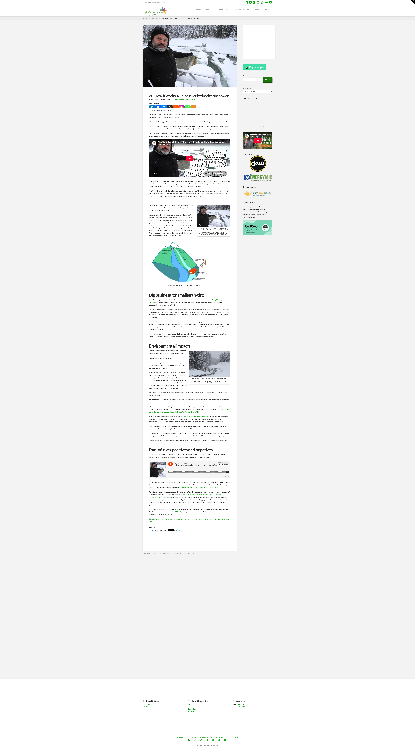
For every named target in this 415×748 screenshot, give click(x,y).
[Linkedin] (152, 106)
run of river (164, 554)
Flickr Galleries (192, 709)
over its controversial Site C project (174, 512)
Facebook (191, 711)
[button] (413, 2)
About (228, 737)
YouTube (191, 704)
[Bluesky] (164, 106)
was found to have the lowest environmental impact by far (198, 487)
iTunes (199, 707)
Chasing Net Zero (199, 737)
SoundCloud (192, 707)
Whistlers (191, 554)
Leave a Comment (190, 99)
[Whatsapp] (188, 106)
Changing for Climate (215, 737)
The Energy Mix (148, 704)
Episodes (180, 737)
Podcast (188, 737)
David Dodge (241, 704)
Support (235, 737)
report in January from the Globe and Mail (196, 416)
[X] (170, 106)
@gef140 (242, 707)
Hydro (178, 99)
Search (245, 76)
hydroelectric (150, 554)
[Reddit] (176, 106)
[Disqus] (190, 586)
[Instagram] (182, 106)
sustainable (178, 554)
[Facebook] (158, 106)
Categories (247, 88)
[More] (193, 106)
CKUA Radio (147, 707)
